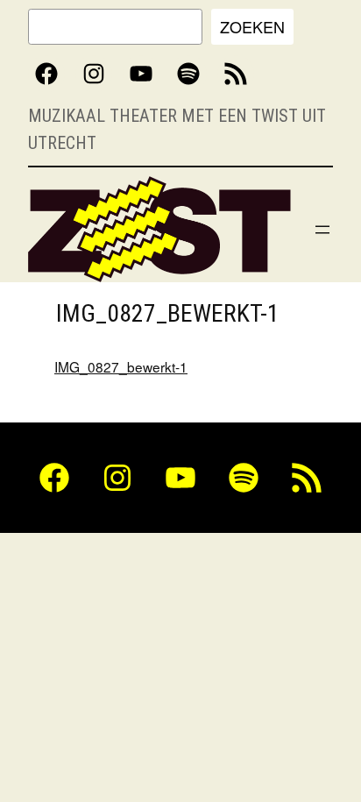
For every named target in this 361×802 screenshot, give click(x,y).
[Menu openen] (322, 229)
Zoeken (252, 26)
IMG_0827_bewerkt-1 (121, 366)
